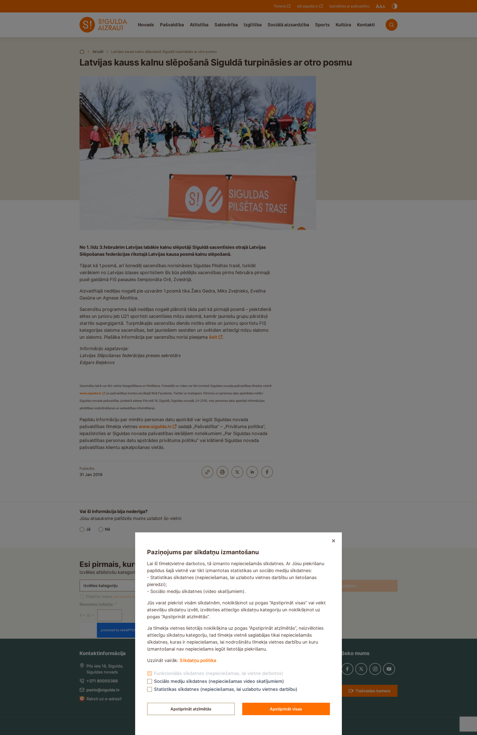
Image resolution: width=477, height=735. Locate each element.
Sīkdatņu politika (198, 660)
